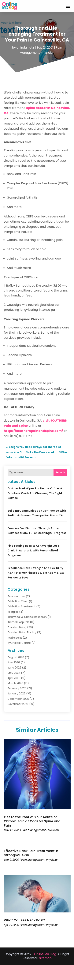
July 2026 (14, 662)
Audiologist (15, 638)
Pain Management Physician (40, 830)
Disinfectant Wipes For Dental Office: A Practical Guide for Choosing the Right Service (35, 493)
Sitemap (45, 958)
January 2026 (16, 693)
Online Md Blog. (45, 954)
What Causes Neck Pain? (24, 920)
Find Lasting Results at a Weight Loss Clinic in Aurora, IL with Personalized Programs (33, 550)
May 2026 (14, 673)
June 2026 (14, 667)
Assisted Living (17, 627)
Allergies (13, 612)
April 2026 (14, 678)
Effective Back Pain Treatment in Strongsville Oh (31, 853)
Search (60, 472)
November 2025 (18, 704)
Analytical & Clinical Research (27, 617)
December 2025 (18, 699)
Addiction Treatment (21, 606)
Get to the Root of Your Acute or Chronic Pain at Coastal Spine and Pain (32, 821)
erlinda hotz (25, 47)
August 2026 (16, 657)
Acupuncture (16, 596)
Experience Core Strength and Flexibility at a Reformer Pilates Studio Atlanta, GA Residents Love (36, 572)
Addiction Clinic (18, 601)
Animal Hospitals (18, 622)
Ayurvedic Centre (19, 643)
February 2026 (17, 688)
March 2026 (15, 683)
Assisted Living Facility (22, 632)
